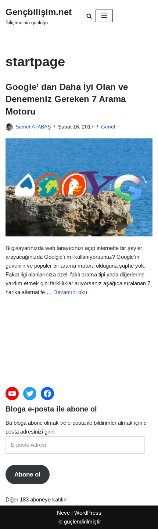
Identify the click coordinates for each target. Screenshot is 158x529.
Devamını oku (70, 292)
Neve (63, 513)
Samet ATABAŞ (33, 127)
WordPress (87, 513)
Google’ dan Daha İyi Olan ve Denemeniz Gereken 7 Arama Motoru (67, 99)
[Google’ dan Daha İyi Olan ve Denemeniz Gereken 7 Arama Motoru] (79, 187)
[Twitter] (29, 393)
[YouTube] (12, 393)
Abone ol (27, 474)
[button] (89, 16)
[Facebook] (47, 393)
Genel (108, 127)
